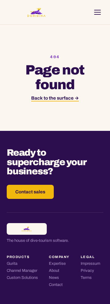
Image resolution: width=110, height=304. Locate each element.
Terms (86, 278)
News (54, 278)
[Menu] (97, 12)
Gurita (12, 263)
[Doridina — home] (36, 12)
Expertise (57, 263)
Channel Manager (22, 270)
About (54, 270)
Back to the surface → (55, 98)
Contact (56, 285)
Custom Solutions (22, 278)
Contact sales (30, 191)
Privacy (87, 270)
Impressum (90, 263)
